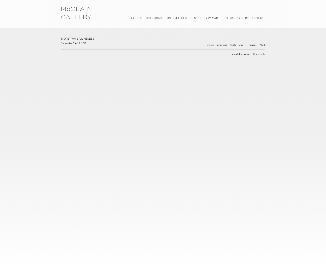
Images (210, 44)
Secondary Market (208, 18)
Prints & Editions (178, 18)
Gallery (243, 18)
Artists (136, 18)
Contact (258, 18)
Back (241, 44)
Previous (252, 44)
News (230, 18)
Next (262, 44)
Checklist (222, 44)
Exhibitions (153, 18)
